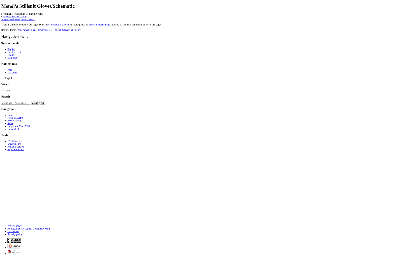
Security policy (14, 234)
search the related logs (99, 24)
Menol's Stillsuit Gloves (15, 16)
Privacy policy (14, 226)
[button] (3, 78)
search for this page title (59, 24)
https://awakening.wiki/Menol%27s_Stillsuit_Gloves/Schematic (49, 30)
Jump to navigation (10, 19)
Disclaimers (13, 231)
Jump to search (28, 19)
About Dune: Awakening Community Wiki (28, 228)
